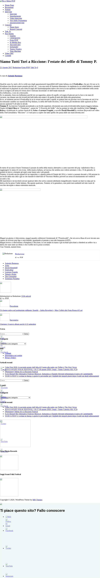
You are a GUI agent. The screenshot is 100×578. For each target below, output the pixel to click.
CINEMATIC (15, 38)
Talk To (8, 31)
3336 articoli (26, 296)
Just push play (15, 45)
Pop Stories (9, 34)
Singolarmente (15, 16)
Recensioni (9, 7)
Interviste (8, 12)
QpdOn (13, 36)
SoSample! (14, 47)
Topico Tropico (16, 49)
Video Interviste (16, 18)
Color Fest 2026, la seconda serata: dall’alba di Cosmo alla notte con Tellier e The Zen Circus (41, 367)
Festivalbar (9, 270)
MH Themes (37, 500)
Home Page (9, 5)
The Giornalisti (10, 276)
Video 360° (9, 53)
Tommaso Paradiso (12, 279)
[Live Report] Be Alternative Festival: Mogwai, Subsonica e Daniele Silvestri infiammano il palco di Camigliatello (49, 374)
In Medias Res (15, 42)
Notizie (7, 10)
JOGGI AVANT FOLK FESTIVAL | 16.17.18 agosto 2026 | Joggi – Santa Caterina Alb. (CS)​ (41, 369)
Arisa (7, 265)
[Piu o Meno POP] (7, 1)
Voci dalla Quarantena (18, 20)
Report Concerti (16, 29)
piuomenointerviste (17, 23)
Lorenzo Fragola (11, 272)
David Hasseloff (11, 268)
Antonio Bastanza (12, 263)
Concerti (8, 25)
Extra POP (14, 40)
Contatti (8, 56)
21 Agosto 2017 (6, 67)
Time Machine (15, 51)
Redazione (17, 67)
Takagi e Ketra (10, 274)
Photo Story (14, 27)
